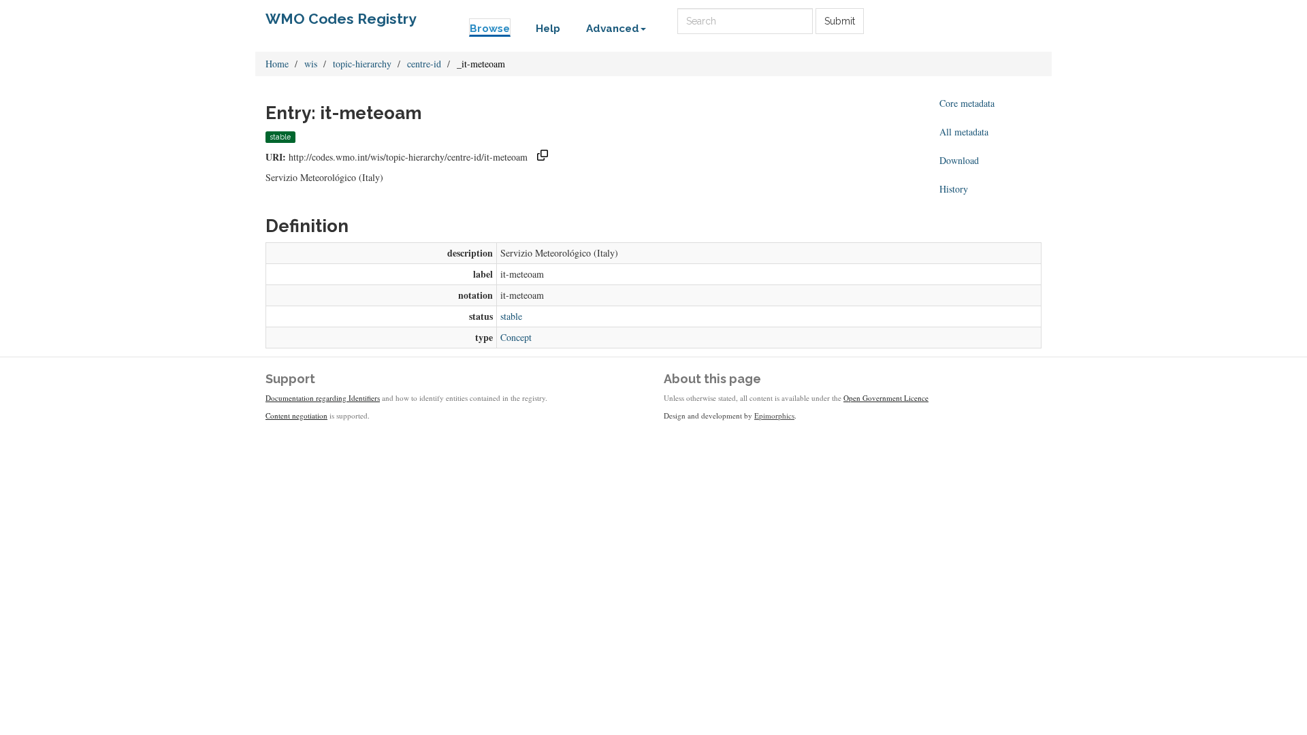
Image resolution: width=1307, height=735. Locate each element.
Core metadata (967, 103)
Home (277, 63)
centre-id (424, 63)
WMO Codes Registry (341, 18)
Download (959, 160)
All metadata (963, 131)
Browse (490, 28)
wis (310, 63)
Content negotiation (296, 415)
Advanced (612, 28)
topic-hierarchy (362, 63)
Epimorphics (774, 415)
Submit (839, 21)
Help (548, 28)
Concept (516, 337)
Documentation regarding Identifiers (322, 398)
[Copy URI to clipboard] (542, 156)
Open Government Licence (886, 398)
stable (511, 316)
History (953, 188)
